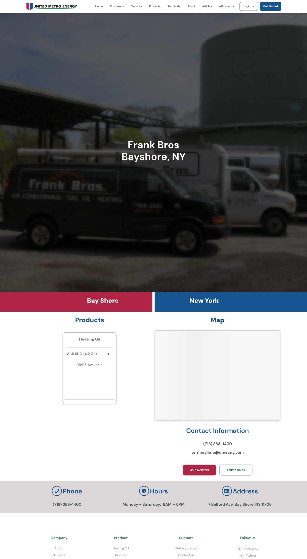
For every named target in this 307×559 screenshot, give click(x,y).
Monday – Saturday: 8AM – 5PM (154, 504)
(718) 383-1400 (217, 443)
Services (136, 6)
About (191, 6)
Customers (117, 6)
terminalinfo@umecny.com (217, 452)
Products (154, 6)
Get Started (270, 6)
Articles (207, 6)
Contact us (186, 555)
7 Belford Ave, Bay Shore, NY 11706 (240, 504)
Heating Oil (121, 548)
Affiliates (225, 6)
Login (247, 6)
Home (99, 6)
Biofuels (121, 555)
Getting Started (186, 548)
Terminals (174, 6)
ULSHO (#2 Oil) (84, 353)
